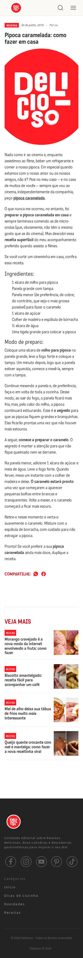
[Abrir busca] (60, 7)
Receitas (11, 25)
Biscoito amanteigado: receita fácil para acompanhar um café (23, 680)
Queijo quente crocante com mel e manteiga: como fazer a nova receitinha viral (28, 747)
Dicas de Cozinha (21, 895)
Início (10, 887)
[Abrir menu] (73, 7)
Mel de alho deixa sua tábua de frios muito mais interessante (28, 713)
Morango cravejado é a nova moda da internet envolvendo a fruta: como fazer (26, 646)
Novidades (14, 904)
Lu (56, 25)
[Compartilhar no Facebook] (43, 574)
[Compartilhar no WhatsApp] (36, 574)
